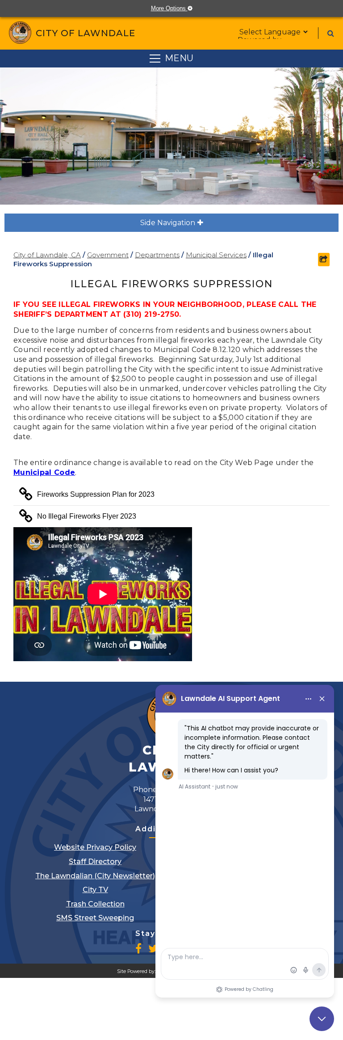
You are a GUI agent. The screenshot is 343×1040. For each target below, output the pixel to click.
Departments (157, 255)
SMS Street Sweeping (95, 918)
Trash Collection (95, 904)
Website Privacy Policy (95, 847)
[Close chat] (322, 1018)
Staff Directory (95, 861)
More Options (176, 8)
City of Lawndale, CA (47, 255)
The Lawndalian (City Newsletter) (95, 876)
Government (108, 255)
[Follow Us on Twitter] (153, 948)
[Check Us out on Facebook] (138, 948)
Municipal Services (216, 255)
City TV (95, 889)
